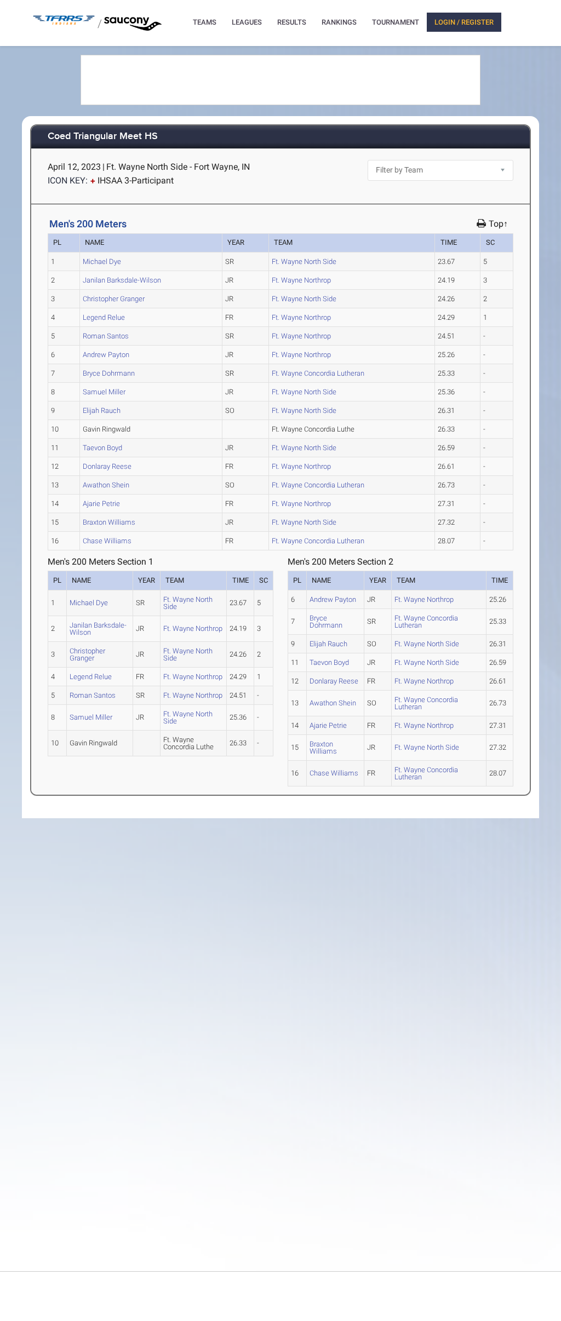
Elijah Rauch (102, 410)
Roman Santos (106, 336)
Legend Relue (104, 317)
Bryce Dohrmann (109, 373)
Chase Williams (107, 541)
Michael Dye (102, 261)
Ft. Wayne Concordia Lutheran (318, 373)
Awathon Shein (106, 485)
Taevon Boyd (102, 448)
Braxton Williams (109, 522)
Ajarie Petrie (101, 503)
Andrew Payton (106, 355)
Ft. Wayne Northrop (301, 280)
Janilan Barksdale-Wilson (122, 280)
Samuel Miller (104, 392)
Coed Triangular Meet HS (103, 136)
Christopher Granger (114, 299)
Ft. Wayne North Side (304, 261)
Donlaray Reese (107, 466)
